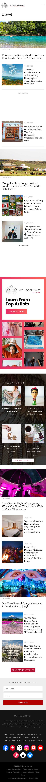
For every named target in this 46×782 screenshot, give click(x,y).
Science (6, 740)
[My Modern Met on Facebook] (5, 748)
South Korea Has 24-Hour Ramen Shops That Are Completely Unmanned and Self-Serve (33, 133)
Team (25, 769)
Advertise (16, 772)
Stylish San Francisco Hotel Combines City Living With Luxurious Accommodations (33, 526)
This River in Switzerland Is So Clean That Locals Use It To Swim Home (23, 56)
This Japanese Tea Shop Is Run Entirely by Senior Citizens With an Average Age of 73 (33, 232)
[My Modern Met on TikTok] (16, 755)
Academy (32, 740)
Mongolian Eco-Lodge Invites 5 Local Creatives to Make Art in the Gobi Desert (21, 186)
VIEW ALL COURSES (16, 311)
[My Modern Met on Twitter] (19, 748)
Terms (23, 775)
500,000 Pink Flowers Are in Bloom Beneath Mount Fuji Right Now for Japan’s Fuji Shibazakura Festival (33, 625)
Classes (25, 737)
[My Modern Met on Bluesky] (30, 755)
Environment (35, 737)
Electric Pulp (33, 778)
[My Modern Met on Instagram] (26, 748)
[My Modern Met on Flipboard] (33, 748)
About (9, 769)
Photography (21, 734)
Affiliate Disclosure (27, 772)
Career (8, 737)
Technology (16, 740)
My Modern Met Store (13, 383)
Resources (16, 737)
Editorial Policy (17, 769)
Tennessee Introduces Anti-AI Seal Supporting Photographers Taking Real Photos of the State (33, 76)
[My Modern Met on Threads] (23, 755)
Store (40, 740)
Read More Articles (23, 670)
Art (6, 734)
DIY (40, 734)
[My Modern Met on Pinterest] (12, 748)
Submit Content (33, 769)
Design (11, 734)
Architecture (32, 734)
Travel (24, 740)
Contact (9, 772)
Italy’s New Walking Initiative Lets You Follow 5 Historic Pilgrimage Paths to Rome (33, 206)
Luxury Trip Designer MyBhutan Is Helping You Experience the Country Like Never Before (33, 554)
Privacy (37, 772)
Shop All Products (23, 460)
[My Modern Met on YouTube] (40, 748)
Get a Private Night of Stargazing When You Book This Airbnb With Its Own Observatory (22, 506)
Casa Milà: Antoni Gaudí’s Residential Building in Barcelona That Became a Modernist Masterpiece (33, 652)
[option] (12, 352)
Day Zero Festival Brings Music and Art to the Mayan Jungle (22, 604)
